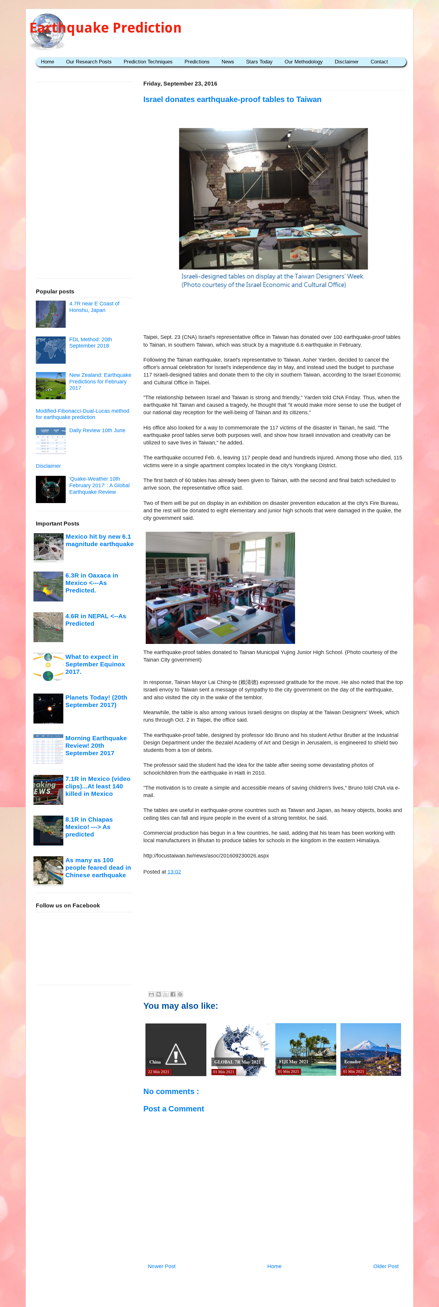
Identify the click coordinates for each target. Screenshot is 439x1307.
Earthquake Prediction (105, 27)
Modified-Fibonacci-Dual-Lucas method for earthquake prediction (82, 414)
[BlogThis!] (159, 994)
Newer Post (162, 1266)
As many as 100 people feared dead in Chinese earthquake (98, 868)
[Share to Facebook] (173, 994)
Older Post (386, 1266)
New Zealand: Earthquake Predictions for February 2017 (100, 381)
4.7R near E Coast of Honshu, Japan (94, 307)
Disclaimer (347, 62)
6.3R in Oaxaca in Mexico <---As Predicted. (91, 583)
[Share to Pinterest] (180, 994)
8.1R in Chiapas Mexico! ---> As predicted (89, 827)
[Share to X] (166, 994)
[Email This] (151, 994)
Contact (379, 62)
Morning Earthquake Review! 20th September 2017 (96, 746)
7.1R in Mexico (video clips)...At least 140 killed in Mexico (98, 786)
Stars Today (259, 62)
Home (47, 62)
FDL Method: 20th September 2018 (90, 342)
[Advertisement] (273, 314)
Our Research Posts (89, 62)
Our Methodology (304, 62)
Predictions (197, 62)
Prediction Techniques (148, 62)
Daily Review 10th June (97, 430)
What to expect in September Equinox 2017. (95, 664)
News (228, 62)
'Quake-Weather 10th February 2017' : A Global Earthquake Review (99, 485)
